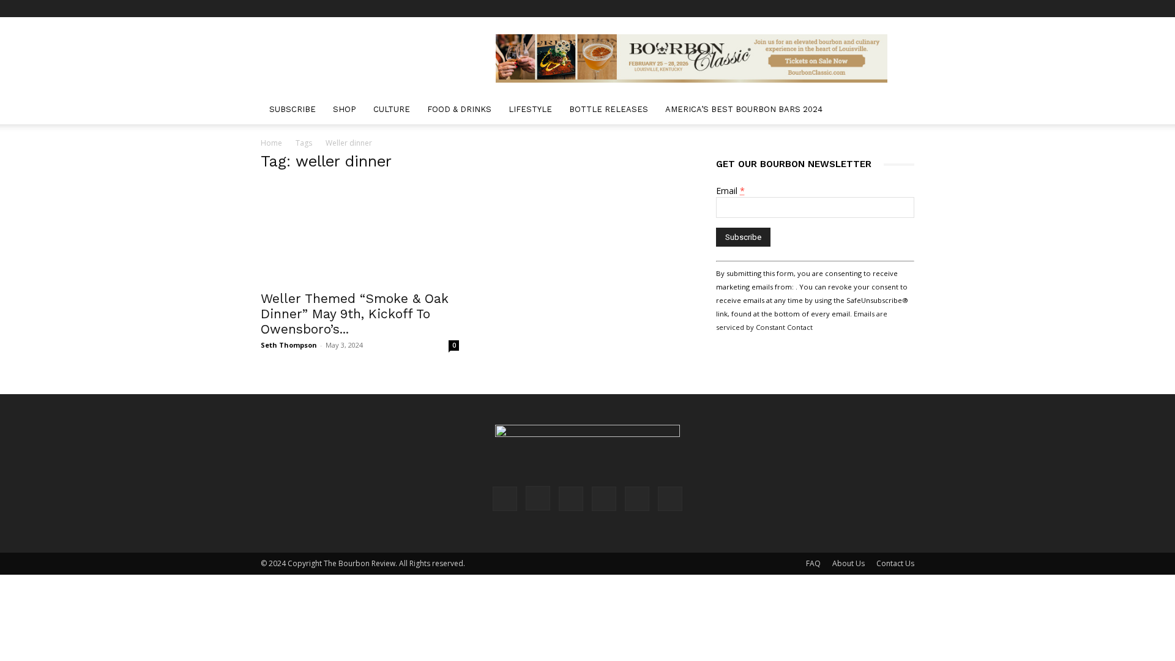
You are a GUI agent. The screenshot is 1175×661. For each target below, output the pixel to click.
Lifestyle (530, 109)
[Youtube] (905, 8)
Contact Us (895, 563)
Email (730, 190)
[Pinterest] (844, 8)
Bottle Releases (608, 109)
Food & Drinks (459, 109)
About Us (848, 563)
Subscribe (292, 109)
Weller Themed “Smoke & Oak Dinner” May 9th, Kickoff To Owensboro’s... (355, 314)
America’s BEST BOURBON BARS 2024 (743, 109)
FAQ (813, 563)
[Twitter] (885, 8)
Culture (391, 109)
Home (271, 143)
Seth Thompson (289, 344)
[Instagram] (824, 8)
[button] (899, 110)
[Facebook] (804, 8)
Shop (344, 109)
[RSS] (865, 8)
